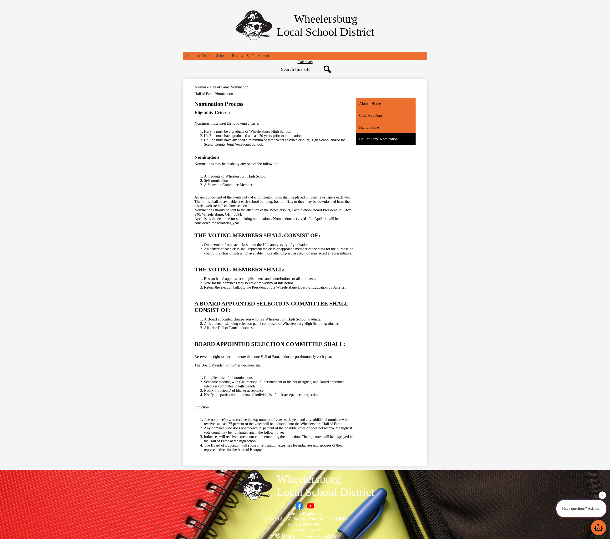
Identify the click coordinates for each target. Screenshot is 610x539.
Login (289, 536)
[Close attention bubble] (602, 494)
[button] (198, 56)
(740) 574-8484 (311, 524)
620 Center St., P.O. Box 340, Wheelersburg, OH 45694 (305, 519)
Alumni (200, 87)
